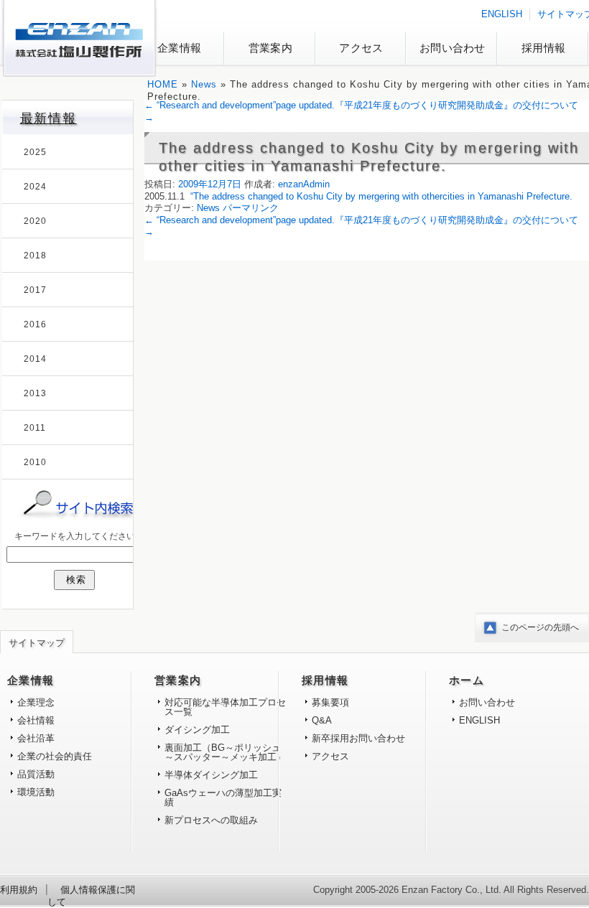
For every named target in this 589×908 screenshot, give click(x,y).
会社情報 (36, 720)
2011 (35, 428)
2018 (35, 256)
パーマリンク (251, 207)
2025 (35, 152)
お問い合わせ (452, 48)
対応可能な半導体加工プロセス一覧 (225, 707)
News (204, 84)
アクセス (361, 48)
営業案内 (270, 48)
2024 (35, 187)
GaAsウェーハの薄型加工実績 (223, 797)
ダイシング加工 (197, 729)
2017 (35, 290)
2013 (35, 393)
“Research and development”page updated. (239, 105)
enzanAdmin (304, 184)
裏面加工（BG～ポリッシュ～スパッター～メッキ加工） (225, 752)
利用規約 (18, 889)
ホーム (466, 680)
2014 (35, 359)
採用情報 (543, 48)
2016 (35, 324)
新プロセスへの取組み (211, 820)
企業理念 (36, 702)
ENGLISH (501, 14)
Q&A (322, 720)
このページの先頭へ (540, 627)
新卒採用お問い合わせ (358, 738)
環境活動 (36, 792)
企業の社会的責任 (54, 756)
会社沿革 (36, 738)
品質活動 (36, 774)
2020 (35, 221)
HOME (162, 84)
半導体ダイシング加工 (211, 774)
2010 (35, 462)
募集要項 (330, 702)
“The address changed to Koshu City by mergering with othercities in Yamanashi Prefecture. (381, 196)
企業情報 (179, 48)
